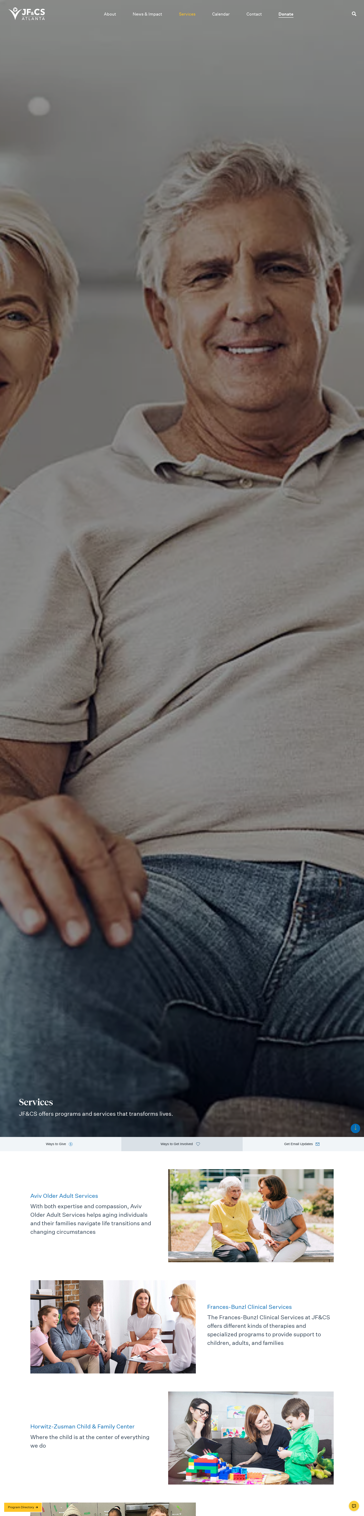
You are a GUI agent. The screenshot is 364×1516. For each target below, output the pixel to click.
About (110, 14)
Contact (254, 14)
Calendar (221, 14)
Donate (285, 14)
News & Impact (147, 14)
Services (187, 14)
